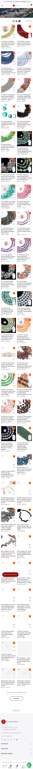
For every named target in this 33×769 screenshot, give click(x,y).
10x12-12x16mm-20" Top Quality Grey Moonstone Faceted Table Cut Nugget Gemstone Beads (8, 554)
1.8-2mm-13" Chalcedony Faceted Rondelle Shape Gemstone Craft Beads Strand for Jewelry (24, 70)
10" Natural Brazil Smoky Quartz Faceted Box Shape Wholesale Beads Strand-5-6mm (24, 124)
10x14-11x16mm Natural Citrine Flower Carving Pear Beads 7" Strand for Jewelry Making (24, 607)
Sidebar (30, 21)
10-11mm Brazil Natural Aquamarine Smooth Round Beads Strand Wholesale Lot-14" (7, 337)
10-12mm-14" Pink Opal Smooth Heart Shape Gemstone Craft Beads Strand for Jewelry (7, 419)
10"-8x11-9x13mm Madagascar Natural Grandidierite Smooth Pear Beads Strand (7, 310)
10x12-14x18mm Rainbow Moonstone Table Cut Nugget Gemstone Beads (8, 579)
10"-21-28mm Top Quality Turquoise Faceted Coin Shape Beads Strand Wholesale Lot (8, 204)
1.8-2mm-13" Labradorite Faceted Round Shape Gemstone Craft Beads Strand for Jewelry (8, 97)
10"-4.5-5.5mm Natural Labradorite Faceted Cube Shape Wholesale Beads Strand (7, 230)
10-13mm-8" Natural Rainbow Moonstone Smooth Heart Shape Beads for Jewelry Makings (7, 446)
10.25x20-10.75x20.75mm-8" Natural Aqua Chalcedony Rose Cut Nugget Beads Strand (8, 474)
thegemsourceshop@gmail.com (22, 1)
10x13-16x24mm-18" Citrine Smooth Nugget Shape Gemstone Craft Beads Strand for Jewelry (8, 607)
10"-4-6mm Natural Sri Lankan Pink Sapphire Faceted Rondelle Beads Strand (24, 204)
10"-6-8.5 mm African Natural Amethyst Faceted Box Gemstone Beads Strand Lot (23, 257)
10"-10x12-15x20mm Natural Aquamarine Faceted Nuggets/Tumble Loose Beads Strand (24, 150)
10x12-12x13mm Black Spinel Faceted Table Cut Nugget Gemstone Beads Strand (24, 527)
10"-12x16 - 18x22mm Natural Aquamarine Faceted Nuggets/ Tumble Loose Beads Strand (24, 177)
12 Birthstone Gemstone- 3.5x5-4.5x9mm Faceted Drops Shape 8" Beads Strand (8, 683)
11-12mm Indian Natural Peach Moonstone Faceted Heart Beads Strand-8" (7, 634)
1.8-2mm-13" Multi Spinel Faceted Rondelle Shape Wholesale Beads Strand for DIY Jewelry (24, 97)
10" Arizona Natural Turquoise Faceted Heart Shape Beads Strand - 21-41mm (8, 124)
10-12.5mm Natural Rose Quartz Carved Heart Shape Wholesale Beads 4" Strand (8, 365)
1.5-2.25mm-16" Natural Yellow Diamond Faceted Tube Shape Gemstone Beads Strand (8, 44)
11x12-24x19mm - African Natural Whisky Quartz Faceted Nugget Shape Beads (24, 660)
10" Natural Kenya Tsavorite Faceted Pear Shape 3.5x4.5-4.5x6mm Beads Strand (8, 147)
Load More (16, 698)
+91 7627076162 (8, 1)
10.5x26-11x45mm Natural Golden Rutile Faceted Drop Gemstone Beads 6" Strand (8, 500)
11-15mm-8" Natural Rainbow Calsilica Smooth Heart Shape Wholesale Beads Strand (8, 656)
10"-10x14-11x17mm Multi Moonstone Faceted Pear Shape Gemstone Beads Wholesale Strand (8, 177)
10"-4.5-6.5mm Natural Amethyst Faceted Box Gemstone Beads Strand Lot (24, 230)
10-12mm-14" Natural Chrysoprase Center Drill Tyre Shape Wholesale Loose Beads (8, 392)
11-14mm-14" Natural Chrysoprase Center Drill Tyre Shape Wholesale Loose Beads (24, 634)
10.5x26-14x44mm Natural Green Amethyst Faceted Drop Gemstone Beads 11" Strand (24, 500)
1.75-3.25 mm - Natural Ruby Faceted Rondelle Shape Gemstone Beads (24, 43)
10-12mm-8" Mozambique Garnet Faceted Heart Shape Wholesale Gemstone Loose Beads (24, 419)
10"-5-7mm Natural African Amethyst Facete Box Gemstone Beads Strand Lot (8, 257)
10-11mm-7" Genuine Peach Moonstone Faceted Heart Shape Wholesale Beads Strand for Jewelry (24, 338)
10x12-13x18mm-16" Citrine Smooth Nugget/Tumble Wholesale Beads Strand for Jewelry (24, 554)
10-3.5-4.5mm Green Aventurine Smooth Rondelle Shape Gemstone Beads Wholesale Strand (23, 446)
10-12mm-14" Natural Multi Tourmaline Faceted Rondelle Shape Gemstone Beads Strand (24, 392)
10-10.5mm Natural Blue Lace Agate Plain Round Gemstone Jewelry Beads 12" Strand (24, 310)
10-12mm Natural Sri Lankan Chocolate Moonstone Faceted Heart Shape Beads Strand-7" (24, 365)
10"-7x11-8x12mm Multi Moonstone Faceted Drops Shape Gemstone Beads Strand (8, 284)
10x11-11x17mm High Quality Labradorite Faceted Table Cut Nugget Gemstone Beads (8, 527)
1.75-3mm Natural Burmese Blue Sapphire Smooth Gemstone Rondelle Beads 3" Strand (8, 70)
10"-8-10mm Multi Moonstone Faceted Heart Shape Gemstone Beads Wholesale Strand (24, 284)
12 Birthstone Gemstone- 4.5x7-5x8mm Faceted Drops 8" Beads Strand (24, 682)
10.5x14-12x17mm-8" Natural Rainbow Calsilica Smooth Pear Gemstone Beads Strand (24, 470)
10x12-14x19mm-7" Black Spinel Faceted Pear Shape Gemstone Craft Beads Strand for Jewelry (24, 580)
